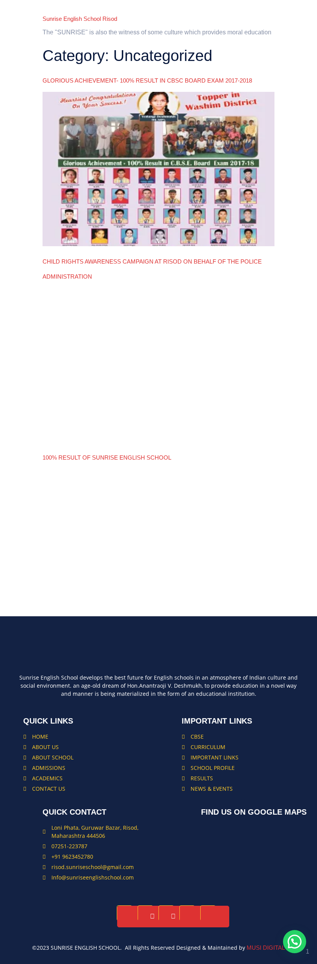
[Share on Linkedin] (173, 916)
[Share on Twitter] (152, 916)
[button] (294, 941)
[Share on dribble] (215, 916)
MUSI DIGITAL (266, 947)
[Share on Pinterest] (194, 916)
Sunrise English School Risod (80, 18)
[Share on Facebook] (131, 916)
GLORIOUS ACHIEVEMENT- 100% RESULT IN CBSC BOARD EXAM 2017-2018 (147, 80)
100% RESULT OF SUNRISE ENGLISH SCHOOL (107, 457)
